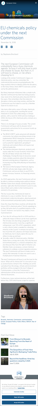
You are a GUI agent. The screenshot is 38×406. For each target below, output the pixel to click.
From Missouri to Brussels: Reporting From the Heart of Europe (21, 341)
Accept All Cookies (19, 402)
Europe (3, 321)
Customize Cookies (19, 391)
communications (27, 319)
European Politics (11, 321)
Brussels (3, 319)
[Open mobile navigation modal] (36, 3)
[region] (19, 392)
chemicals (10, 319)
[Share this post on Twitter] (2, 47)
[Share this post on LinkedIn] (6, 47)
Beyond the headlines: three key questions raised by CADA (22, 360)
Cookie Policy (21, 388)
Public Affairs (21, 321)
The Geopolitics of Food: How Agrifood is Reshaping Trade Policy (23, 351)
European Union (11, 3)
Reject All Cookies (19, 397)
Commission (17, 319)
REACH (28, 321)
